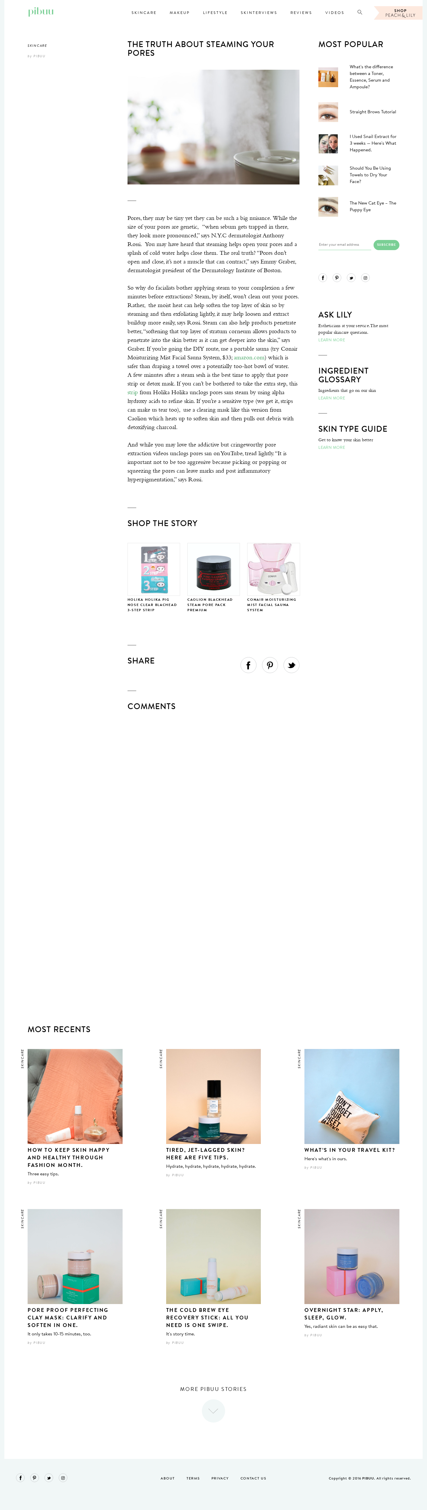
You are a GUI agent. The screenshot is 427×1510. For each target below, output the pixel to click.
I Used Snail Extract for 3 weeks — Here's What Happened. (373, 143)
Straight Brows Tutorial (373, 112)
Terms (193, 1478)
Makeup (180, 13)
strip (133, 393)
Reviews (301, 13)
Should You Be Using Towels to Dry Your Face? (370, 175)
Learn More (331, 340)
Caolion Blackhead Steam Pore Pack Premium (210, 605)
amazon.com (249, 358)
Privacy (220, 1478)
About (168, 1478)
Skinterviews (259, 13)
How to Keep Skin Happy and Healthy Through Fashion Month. (69, 1158)
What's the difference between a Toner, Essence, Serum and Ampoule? (371, 77)
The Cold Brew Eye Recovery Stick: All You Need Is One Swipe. (207, 1318)
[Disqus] (213, 789)
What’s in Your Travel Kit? (349, 1150)
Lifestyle (215, 13)
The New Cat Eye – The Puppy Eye (373, 206)
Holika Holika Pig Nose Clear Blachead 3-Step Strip (152, 605)
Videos (335, 13)
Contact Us (253, 1478)
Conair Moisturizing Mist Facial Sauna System (272, 605)
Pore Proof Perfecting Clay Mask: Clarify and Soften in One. (68, 1318)
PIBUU (39, 56)
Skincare (144, 13)
